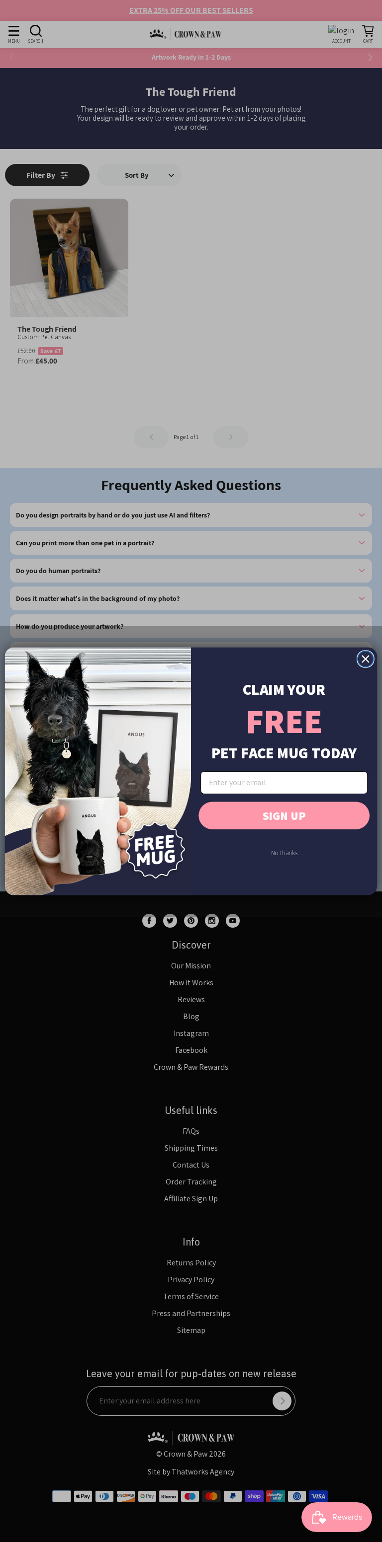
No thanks (284, 852)
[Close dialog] (366, 659)
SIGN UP (284, 815)
